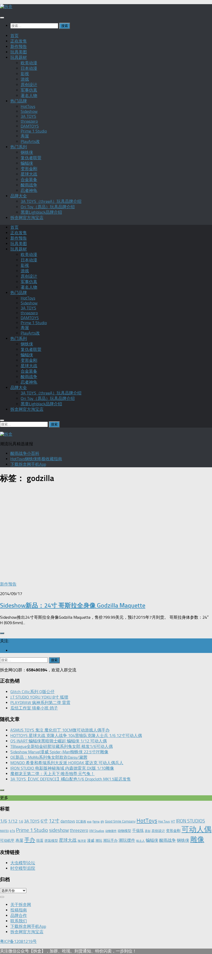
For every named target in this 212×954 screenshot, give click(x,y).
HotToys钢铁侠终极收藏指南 (36, 458)
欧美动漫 (29, 62)
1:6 (21, 821)
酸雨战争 (29, 185)
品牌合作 (18, 915)
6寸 (44, 821)
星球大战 (29, 174)
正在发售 (18, 41)
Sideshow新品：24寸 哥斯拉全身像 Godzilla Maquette (72, 605)
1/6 (3, 821)
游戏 (25, 79)
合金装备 (29, 179)
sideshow (59, 830)
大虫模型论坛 (22, 862)
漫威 (90, 840)
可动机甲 (7, 840)
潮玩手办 (110, 840)
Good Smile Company (120, 821)
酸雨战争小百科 (24, 453)
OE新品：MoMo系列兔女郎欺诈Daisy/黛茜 (48, 757)
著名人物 (29, 95)
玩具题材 (18, 57)
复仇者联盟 (31, 157)
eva (89, 821)
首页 (14, 35)
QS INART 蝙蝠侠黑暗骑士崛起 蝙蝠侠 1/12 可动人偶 (58, 741)
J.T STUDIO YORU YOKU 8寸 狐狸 (39, 697)
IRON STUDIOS (190, 821)
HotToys (28, 106)
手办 (29, 840)
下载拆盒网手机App (28, 464)
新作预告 (18, 46)
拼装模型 (51, 840)
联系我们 (18, 920)
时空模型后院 (22, 868)
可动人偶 (196, 829)
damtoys (67, 821)
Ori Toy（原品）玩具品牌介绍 (48, 206)
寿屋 (25, 136)
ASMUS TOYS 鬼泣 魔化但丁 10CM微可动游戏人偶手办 (60, 730)
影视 (25, 73)
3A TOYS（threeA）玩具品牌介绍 (51, 201)
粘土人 (140, 840)
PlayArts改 (30, 141)
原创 (147, 831)
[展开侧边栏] (2, 633)
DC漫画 (81, 821)
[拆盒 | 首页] (6, 6)
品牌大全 (18, 195)
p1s (12, 831)
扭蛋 (39, 840)
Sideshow (29, 111)
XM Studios (96, 831)
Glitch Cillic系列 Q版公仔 (32, 691)
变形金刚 (29, 168)
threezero (29, 121)
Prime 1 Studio (34, 131)
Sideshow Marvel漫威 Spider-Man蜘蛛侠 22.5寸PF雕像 (59, 751)
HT (173, 821)
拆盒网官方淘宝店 (26, 217)
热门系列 (18, 146)
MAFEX (4, 831)
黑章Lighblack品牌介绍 (41, 212)
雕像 (197, 839)
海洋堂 (82, 840)
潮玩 (98, 840)
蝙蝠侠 (27, 163)
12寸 (54, 821)
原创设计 (29, 84)
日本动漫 (29, 68)
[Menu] (2, 17)
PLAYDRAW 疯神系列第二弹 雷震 (40, 702)
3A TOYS (28, 116)
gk (102, 821)
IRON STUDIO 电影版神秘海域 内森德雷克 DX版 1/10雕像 (62, 768)
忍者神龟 (29, 190)
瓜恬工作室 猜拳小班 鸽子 (34, 708)
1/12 (13, 821)
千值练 (138, 830)
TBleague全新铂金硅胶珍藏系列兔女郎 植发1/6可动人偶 (61, 746)
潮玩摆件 (127, 840)
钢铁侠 (27, 152)
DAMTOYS (30, 126)
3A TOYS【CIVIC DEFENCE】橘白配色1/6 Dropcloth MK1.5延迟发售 (70, 779)
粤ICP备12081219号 (18, 941)
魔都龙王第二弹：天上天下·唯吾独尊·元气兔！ (52, 773)
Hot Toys (164, 821)
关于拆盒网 (20, 904)
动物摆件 (111, 831)
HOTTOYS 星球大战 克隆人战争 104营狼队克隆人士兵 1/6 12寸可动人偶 (76, 735)
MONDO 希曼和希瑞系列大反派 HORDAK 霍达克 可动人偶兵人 (66, 762)
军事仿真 (29, 90)
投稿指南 (18, 910)
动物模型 (124, 831)
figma (96, 821)
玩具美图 (18, 52)
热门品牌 (18, 101)
